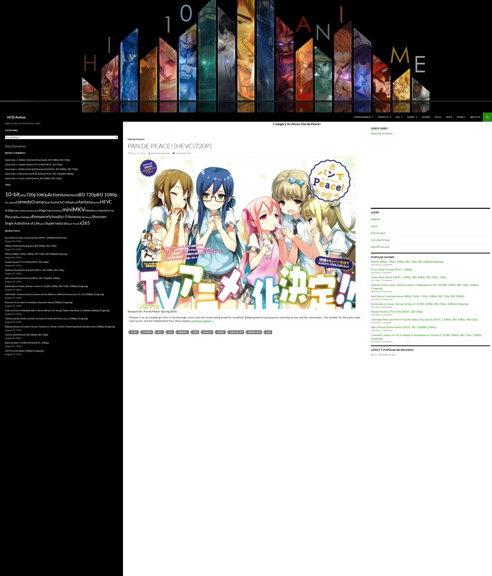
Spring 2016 (254, 332)
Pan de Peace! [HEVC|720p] (170, 146)
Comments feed (380, 239)
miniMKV (183, 332)
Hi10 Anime (16, 117)
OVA (111, 210)
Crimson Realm (362, 117)
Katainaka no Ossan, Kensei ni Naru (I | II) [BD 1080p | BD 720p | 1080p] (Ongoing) (419, 303)
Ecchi (75, 202)
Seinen (73, 217)
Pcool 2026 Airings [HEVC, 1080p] (391, 269)
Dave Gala (10, 159)
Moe (195, 332)
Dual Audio (50, 202)
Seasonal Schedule (382, 133)
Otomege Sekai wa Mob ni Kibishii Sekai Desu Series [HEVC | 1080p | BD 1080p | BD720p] (424, 319)
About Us (475, 117)
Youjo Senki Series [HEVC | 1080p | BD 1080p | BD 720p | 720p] (408, 277)
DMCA (449, 117)
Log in (374, 226)
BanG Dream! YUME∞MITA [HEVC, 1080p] (27, 342)
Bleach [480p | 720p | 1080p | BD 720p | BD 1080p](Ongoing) (407, 261)
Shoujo (89, 217)
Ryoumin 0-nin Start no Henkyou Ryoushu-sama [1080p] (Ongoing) (39, 302)
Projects (383, 117)
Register (376, 219)
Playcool (11, 217)
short (220, 332)
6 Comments (183, 153)
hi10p (9, 210)
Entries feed (378, 233)
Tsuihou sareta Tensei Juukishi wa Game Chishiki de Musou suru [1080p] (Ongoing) (46, 318)
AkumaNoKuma (160, 153)
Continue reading (202, 320)
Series (82, 217)
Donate (426, 117)
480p (23, 195)
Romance (40, 216)
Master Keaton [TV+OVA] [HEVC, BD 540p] (397, 311)
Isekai (31, 210)
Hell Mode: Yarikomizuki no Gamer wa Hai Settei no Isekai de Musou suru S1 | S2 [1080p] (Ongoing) (54, 294)
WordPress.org (380, 246)
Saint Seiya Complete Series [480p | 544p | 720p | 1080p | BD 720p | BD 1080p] (417, 296)
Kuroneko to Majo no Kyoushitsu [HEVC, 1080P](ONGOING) (36, 237)
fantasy (85, 201)
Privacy (461, 117)
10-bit (134, 332)
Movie (89, 210)
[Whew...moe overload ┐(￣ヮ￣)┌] (246, 232)
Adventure (69, 194)
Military (58, 210)
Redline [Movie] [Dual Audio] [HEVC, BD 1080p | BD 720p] (48, 169)
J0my (36, 210)
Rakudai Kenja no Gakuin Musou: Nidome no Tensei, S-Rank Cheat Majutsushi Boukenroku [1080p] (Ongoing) (60, 326)
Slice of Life (236, 332)
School (207, 332)
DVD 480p (65, 202)
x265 (268, 332)
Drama (37, 201)
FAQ (398, 117)
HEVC (160, 332)
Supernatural (56, 223)
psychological (24, 217)
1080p (42, 194)
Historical (17, 210)
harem (96, 202)
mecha (51, 210)
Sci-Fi (63, 217)
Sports (42, 223)
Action (54, 194)
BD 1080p (106, 194)
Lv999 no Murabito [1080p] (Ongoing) (24, 350)
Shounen (99, 216)
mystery (104, 210)
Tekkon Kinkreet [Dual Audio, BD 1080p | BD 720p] (44, 159)
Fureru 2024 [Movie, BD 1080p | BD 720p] (40, 178)
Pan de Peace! (136, 139)
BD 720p (87, 194)
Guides (411, 117)
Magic (43, 210)
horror (25, 210)
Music (96, 210)
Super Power (73, 223)
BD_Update (10, 202)
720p (31, 194)
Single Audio (13, 223)
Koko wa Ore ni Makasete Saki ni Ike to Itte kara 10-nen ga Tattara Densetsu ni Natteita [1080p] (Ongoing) (57, 310)
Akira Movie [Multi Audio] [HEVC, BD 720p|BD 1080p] (403, 327)
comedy (147, 332)
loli (170, 332)
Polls (438, 117)
